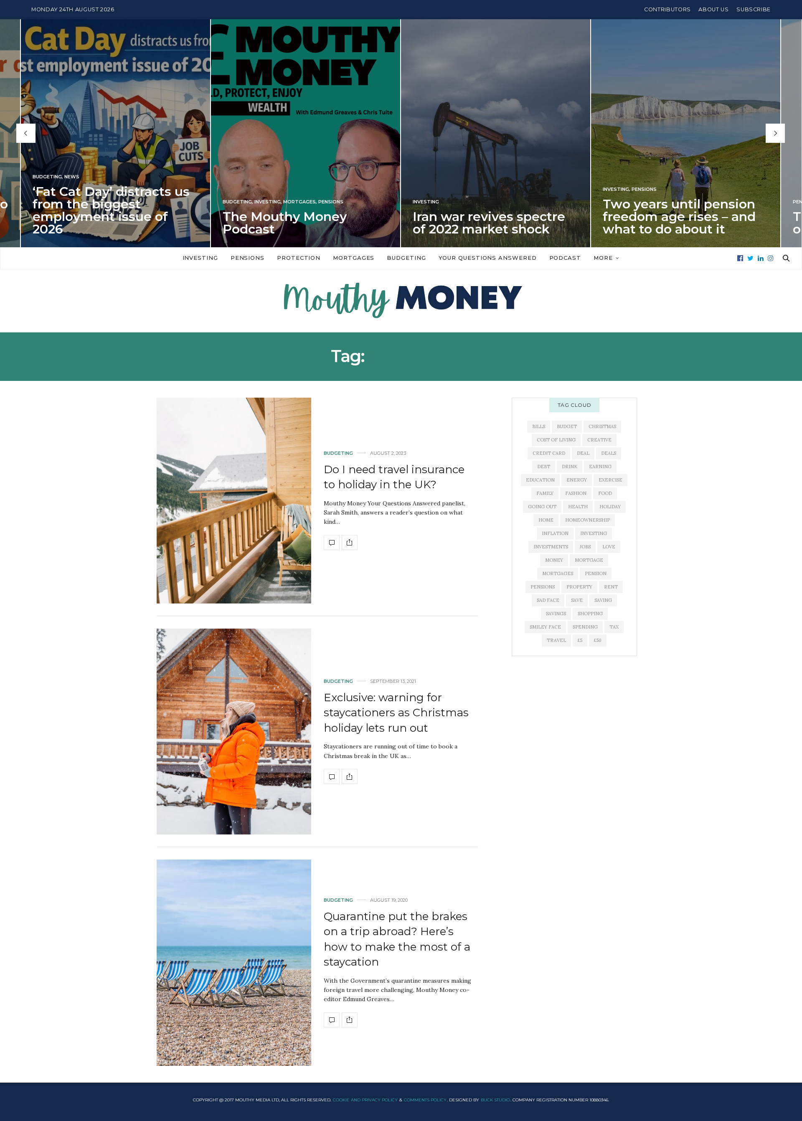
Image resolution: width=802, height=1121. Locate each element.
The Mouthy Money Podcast (285, 223)
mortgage (589, 560)
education (540, 480)
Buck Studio (495, 1100)
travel (556, 640)
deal (583, 453)
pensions (542, 587)
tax (614, 627)
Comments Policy (425, 1100)
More (603, 257)
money (554, 560)
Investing (267, 202)
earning (600, 466)
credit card (549, 453)
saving (603, 600)
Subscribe (753, 9)
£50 (598, 640)
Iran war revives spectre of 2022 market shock (489, 223)
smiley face (545, 627)
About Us (713, 9)
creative (599, 440)
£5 (580, 640)
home (545, 520)
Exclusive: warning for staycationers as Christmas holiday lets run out (396, 713)
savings (556, 613)
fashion (575, 493)
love (608, 547)
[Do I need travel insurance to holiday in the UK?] (234, 501)
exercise (610, 480)
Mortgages (299, 202)
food (605, 493)
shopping (590, 613)
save (577, 600)
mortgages (557, 573)
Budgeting (47, 177)
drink (569, 466)
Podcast (565, 257)
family (544, 493)
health (578, 507)
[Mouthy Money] (401, 301)
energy (576, 480)
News (71, 177)
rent (611, 587)
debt (543, 466)
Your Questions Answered (488, 257)
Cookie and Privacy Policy (365, 1100)
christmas (602, 426)
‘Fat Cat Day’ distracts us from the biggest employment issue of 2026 (111, 210)
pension (596, 573)
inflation (555, 533)
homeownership (587, 520)
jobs (585, 547)
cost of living (556, 440)
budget (567, 426)
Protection (298, 257)
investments (550, 547)
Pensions (330, 202)
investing (593, 533)
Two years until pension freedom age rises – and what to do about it (679, 216)
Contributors (667, 9)
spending (585, 627)
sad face (548, 600)
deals (608, 453)
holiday (610, 507)
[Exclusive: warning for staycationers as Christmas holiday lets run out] (234, 731)
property (579, 587)
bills (538, 426)
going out (542, 507)
